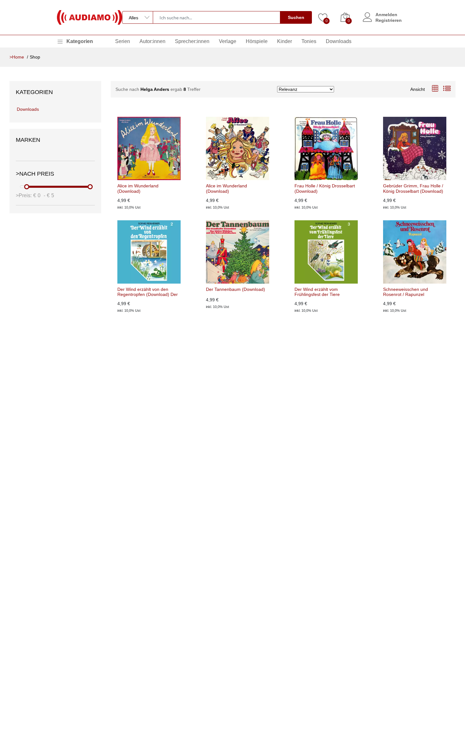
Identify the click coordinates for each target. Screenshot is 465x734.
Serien (122, 41)
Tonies (308, 41)
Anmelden (386, 14)
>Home (16, 57)
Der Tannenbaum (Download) (235, 289)
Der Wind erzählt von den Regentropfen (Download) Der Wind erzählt (147, 292)
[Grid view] (435, 89)
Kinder (284, 41)
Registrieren (388, 20)
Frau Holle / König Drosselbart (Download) (324, 188)
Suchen (296, 17)
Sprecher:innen (192, 41)
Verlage (227, 41)
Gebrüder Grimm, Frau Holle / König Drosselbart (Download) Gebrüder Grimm (413, 188)
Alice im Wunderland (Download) (137, 188)
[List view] (447, 89)
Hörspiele (257, 41)
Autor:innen (152, 41)
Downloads (338, 41)
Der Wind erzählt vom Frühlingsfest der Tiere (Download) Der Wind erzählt (323, 292)
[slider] (26, 186)
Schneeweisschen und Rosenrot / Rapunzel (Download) (405, 292)
